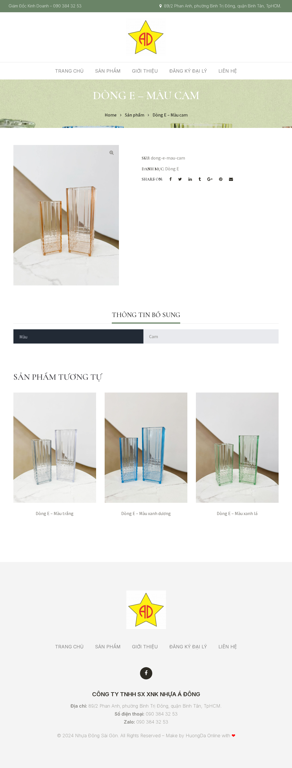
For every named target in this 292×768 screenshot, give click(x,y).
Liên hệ (227, 71)
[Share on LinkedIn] (190, 179)
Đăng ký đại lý (188, 71)
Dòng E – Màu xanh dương (146, 513)
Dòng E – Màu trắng (55, 513)
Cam (153, 336)
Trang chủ (69, 71)
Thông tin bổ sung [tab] (146, 315)
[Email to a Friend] (231, 179)
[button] (111, 152)
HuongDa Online (203, 735)
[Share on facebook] (170, 179)
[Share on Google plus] (209, 179)
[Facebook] (146, 673)
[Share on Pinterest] (220, 179)
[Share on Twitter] (180, 179)
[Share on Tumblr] (199, 179)
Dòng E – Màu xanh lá (237, 513)
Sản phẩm (108, 71)
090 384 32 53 (67, 5)
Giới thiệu (145, 71)
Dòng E (172, 168)
